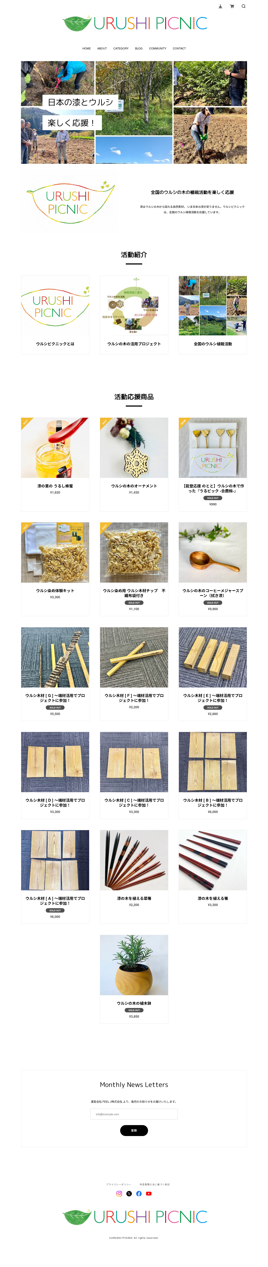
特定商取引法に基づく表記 (155, 1184)
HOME (86, 48)
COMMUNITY (157, 48)
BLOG (139, 48)
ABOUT (102, 48)
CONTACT (179, 48)
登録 (134, 1130)
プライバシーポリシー (118, 1184)
